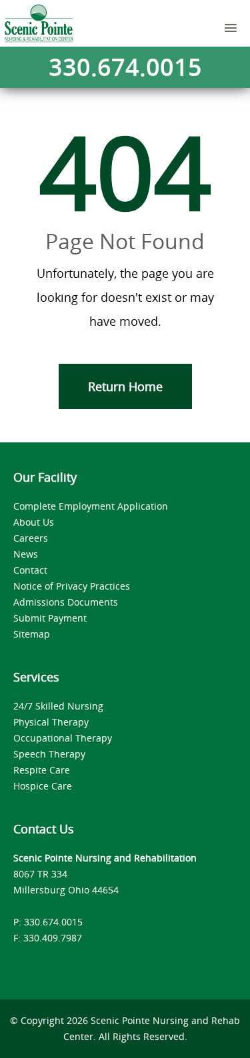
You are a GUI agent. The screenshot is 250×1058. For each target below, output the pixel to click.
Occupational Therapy (62, 738)
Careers (30, 538)
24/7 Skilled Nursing (58, 706)
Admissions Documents (65, 602)
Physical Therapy (51, 722)
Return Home (125, 386)
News (25, 554)
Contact (30, 570)
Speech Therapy (49, 754)
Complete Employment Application (90, 506)
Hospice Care (42, 786)
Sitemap (31, 634)
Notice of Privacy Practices (71, 586)
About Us (33, 522)
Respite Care (41, 770)
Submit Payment (50, 618)
